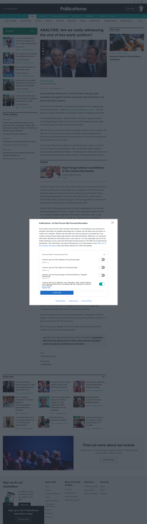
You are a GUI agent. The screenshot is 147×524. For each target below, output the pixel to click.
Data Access (73, 301)
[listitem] (73, 254)
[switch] (102, 259)
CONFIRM (57, 293)
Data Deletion (60, 301)
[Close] (113, 223)
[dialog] (73, 262)
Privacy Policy (87, 301)
